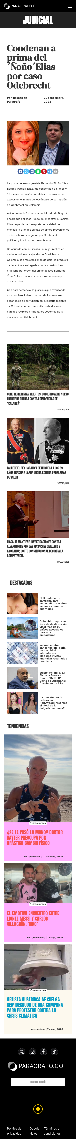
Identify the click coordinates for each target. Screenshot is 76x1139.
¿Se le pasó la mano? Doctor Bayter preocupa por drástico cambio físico (35, 838)
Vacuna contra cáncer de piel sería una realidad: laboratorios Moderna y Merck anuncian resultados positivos (53, 653)
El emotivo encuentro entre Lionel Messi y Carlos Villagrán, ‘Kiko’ (33, 919)
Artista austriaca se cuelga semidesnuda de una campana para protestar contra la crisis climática (35, 1007)
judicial (38, 20)
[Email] (55, 171)
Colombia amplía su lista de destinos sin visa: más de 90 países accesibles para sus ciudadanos (53, 628)
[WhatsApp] (38, 171)
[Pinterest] (44, 171)
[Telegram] (50, 171)
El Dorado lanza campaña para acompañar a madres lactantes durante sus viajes (53, 603)
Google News (35, 1131)
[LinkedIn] (32, 171)
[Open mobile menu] (70, 6)
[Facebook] (20, 171)
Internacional (38, 1029)
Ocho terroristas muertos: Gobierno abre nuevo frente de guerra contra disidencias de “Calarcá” (38, 399)
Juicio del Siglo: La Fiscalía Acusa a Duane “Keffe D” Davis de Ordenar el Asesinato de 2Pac (53, 678)
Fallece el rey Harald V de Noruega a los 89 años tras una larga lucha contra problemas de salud (36, 473)
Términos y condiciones (52, 1131)
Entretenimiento (33, 856)
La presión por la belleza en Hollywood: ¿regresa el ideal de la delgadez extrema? (53, 703)
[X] (26, 171)
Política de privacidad (14, 1131)
